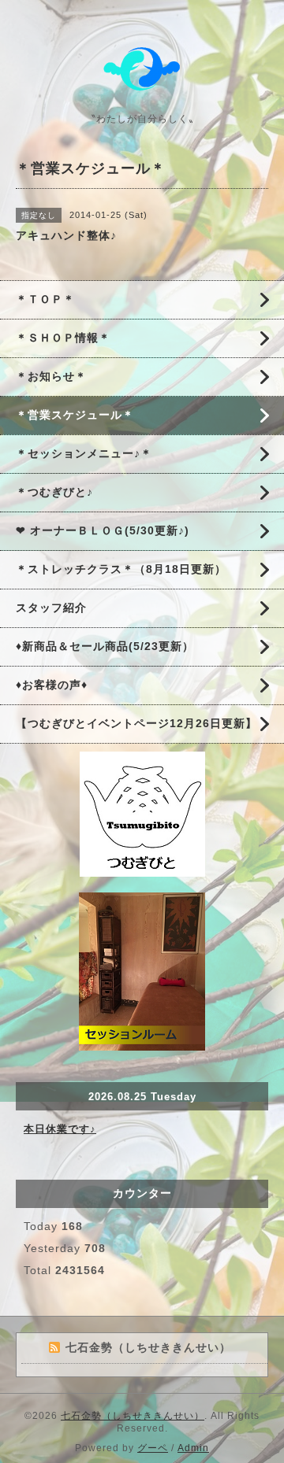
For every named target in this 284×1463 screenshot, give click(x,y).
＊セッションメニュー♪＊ (84, 453)
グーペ (152, 1448)
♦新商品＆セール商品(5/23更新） (105, 646)
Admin (193, 1448)
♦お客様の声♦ (52, 684)
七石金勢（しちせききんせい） (132, 1415)
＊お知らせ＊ (51, 376)
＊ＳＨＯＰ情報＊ (63, 337)
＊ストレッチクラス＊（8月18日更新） (121, 569)
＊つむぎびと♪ (54, 492)
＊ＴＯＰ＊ (45, 299)
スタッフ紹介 (51, 607)
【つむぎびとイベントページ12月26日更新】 (136, 723)
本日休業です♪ (60, 1129)
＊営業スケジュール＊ (75, 414)
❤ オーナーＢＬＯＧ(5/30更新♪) (102, 530)
